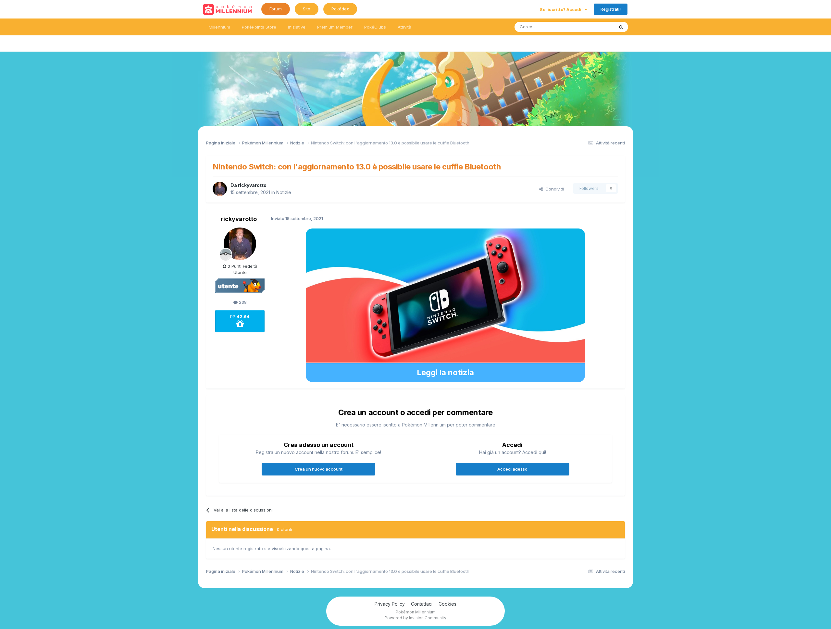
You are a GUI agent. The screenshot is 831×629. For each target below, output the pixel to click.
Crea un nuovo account (318, 469)
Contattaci (421, 604)
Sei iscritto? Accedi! (562, 9)
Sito (306, 8)
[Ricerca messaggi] (621, 27)
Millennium (219, 27)
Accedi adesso (512, 469)
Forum (275, 8)
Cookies (447, 604)
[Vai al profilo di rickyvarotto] (220, 189)
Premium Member (335, 27)
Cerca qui (596, 26)
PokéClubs (375, 27)
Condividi (553, 188)
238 (242, 302)
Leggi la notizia (445, 372)
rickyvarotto (252, 185)
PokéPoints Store (259, 27)
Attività (404, 27)
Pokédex (340, 8)
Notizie (283, 192)
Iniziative (296, 27)
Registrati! (611, 9)
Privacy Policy (390, 604)
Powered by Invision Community (415, 617)
